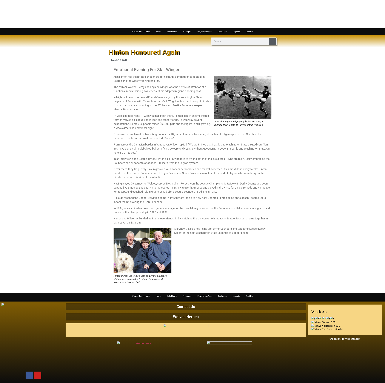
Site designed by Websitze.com (345, 339)
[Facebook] (29, 375)
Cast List (249, 32)
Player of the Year (204, 32)
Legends (236, 32)
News (158, 32)
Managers (187, 32)
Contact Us (186, 307)
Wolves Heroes (186, 317)
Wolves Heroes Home (141, 32)
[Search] (272, 41)
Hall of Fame (172, 32)
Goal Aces (222, 32)
